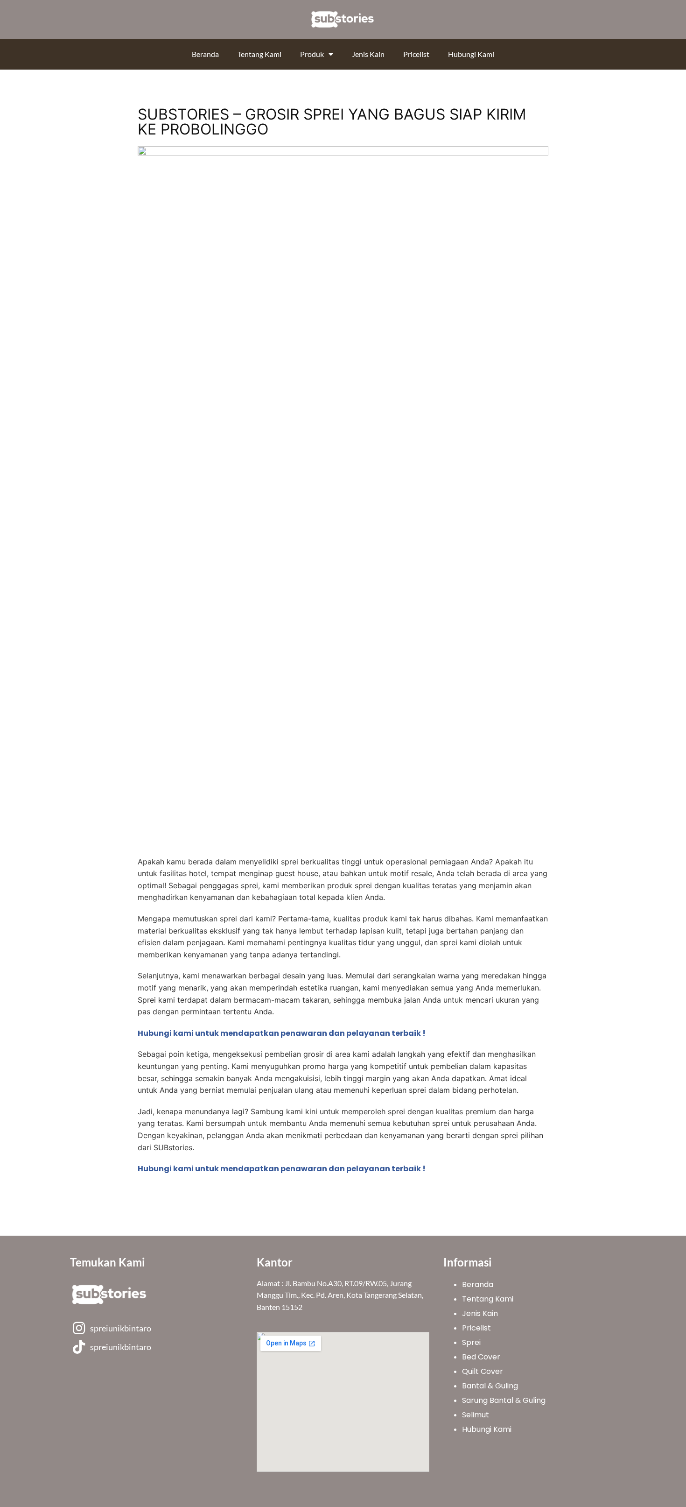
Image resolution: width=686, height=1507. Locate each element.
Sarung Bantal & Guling (504, 1400)
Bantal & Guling (490, 1385)
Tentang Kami (259, 54)
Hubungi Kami (471, 54)
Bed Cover (481, 1356)
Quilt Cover (482, 1371)
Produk (312, 54)
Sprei (471, 1342)
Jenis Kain (368, 54)
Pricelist (416, 54)
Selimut (475, 1414)
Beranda (205, 54)
